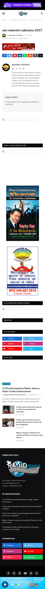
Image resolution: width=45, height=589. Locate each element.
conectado (24, 102)
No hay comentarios (11, 38)
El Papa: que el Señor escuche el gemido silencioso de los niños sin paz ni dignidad (29, 422)
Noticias (6, 384)
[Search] (42, 13)
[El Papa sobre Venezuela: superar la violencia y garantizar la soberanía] (8, 410)
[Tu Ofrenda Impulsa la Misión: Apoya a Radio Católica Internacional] (22, 373)
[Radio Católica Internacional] (22, 13)
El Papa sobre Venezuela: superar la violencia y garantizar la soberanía (29, 409)
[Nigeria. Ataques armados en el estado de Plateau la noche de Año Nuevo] (8, 435)
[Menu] (3, 13)
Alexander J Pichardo (16, 35)
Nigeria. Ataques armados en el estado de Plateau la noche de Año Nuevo (29, 435)
